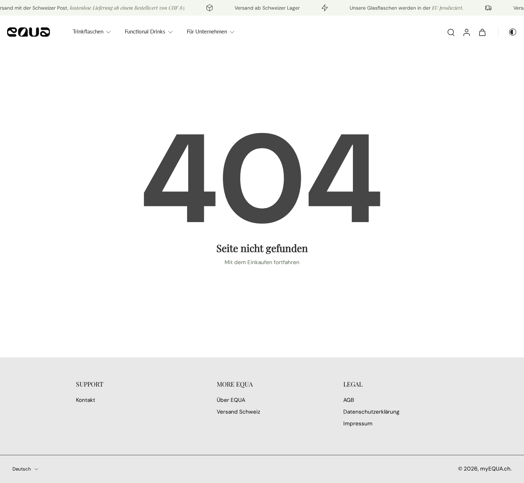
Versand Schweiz (238, 412)
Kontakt (85, 400)
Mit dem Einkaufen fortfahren (262, 262)
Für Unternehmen (207, 31)
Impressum (358, 423)
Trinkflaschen (88, 31)
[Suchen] (451, 32)
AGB (348, 400)
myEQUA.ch (495, 468)
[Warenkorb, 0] (482, 32)
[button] (135, 384)
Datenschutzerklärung (371, 412)
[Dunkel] (507, 32)
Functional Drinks (145, 31)
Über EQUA (231, 400)
